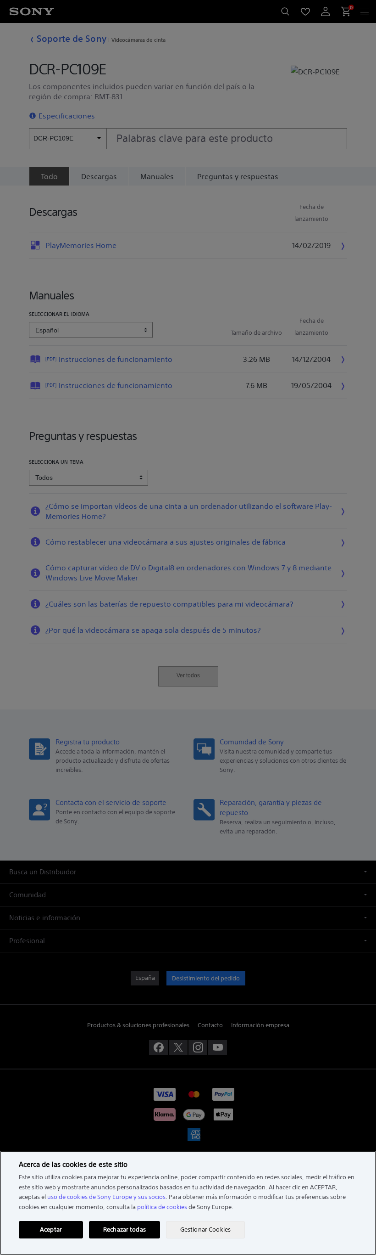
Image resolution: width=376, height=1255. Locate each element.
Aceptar (51, 1229)
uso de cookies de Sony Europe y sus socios (106, 1197)
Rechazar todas (124, 1229)
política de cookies (162, 1207)
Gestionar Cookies (205, 1229)
